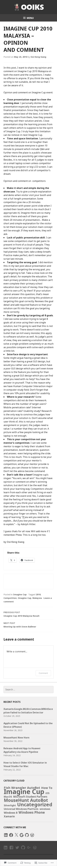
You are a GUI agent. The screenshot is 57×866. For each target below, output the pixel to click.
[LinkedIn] (6, 835)
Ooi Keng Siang (38, 56)
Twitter (17, 850)
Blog (34, 850)
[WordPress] (32, 835)
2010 (38, 594)
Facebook (11, 850)
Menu (30, 18)
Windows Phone (32, 812)
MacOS (8, 796)
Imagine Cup (20, 594)
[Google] (21, 835)
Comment (43, 673)
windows (45, 809)
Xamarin (9, 816)
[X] (16, 835)
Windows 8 (10, 812)
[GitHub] (27, 835)
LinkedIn (5, 850)
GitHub (23, 850)
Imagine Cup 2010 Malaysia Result (21, 614)
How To (46, 788)
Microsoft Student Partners (30, 796)
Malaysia (37, 598)
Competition (10, 598)
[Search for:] (28, 689)
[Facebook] (11, 835)
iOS (47, 793)
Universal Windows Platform (21, 809)
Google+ (28, 850)
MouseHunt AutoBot (26, 800)
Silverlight (10, 805)
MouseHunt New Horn (16, 737)
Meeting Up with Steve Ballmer (20, 625)
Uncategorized (34, 804)
